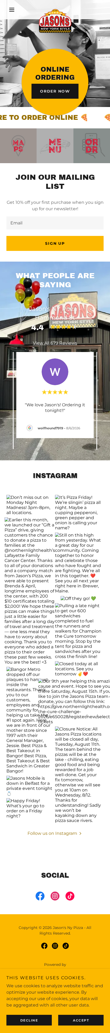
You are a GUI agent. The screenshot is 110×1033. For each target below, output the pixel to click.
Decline (29, 1020)
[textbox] (55, 222)
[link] (55, 9)
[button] (13, 9)
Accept (81, 1020)
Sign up (55, 243)
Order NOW (55, 91)
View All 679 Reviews (55, 343)
